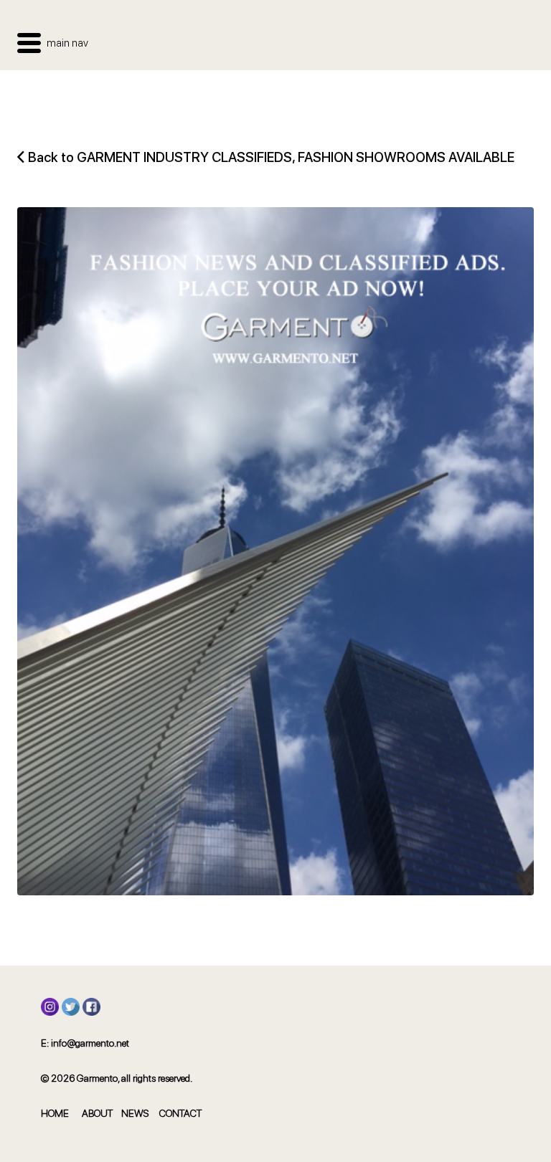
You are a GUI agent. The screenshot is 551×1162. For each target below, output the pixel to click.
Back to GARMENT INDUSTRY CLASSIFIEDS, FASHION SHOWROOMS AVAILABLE (271, 157)
